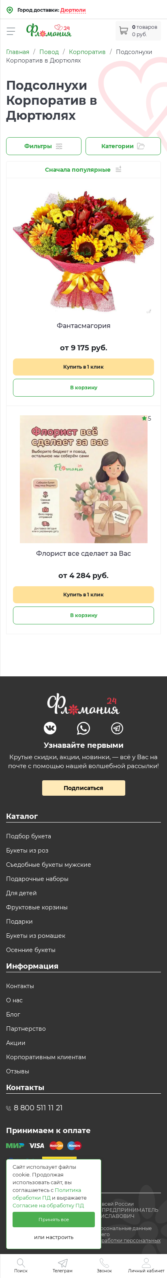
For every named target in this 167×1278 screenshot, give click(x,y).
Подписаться (83, 788)
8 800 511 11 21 (38, 1107)
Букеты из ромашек (35, 935)
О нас (14, 1000)
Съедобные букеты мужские (48, 864)
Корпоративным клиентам (46, 1057)
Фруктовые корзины (37, 907)
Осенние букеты (31, 950)
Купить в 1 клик (83, 367)
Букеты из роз (27, 850)
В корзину (83, 387)
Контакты (20, 986)
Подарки (19, 921)
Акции (16, 1043)
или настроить (53, 1237)
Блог (13, 1014)
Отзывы (17, 1071)
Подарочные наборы (37, 879)
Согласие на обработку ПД (48, 1205)
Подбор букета (28, 836)
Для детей (21, 893)
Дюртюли (73, 10)
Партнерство (26, 1028)
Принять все (54, 1219)
